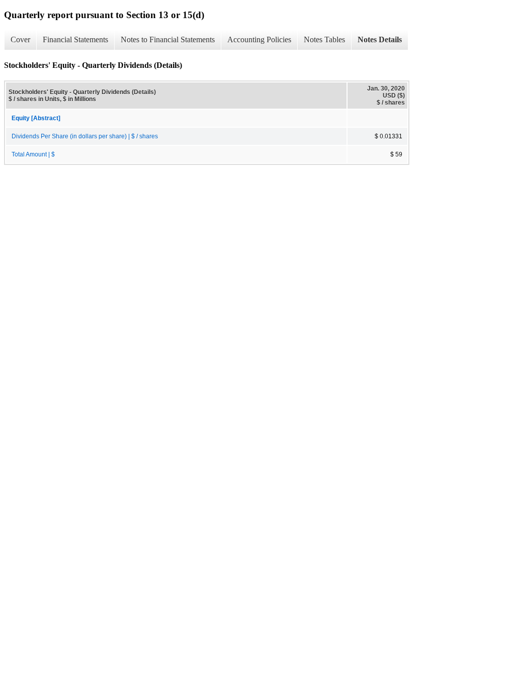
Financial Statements (75, 39)
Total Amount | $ (33, 154)
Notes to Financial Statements (168, 39)
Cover (20, 39)
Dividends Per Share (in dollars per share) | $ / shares (85, 136)
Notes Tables (324, 39)
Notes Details (380, 39)
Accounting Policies (259, 39)
